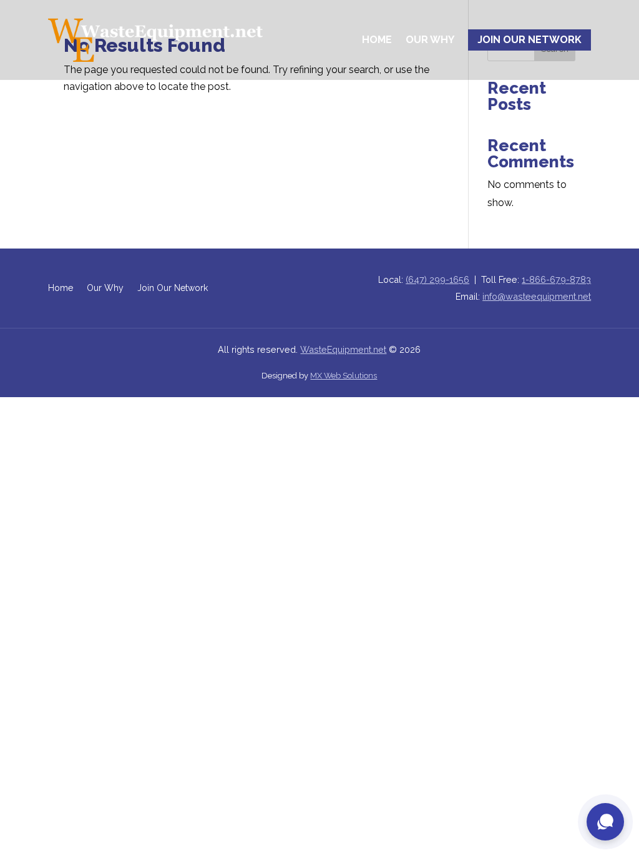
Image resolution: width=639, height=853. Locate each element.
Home (377, 40)
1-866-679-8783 (556, 279)
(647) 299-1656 (437, 279)
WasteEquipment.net (343, 349)
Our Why (430, 40)
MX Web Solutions (343, 375)
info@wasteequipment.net (536, 296)
